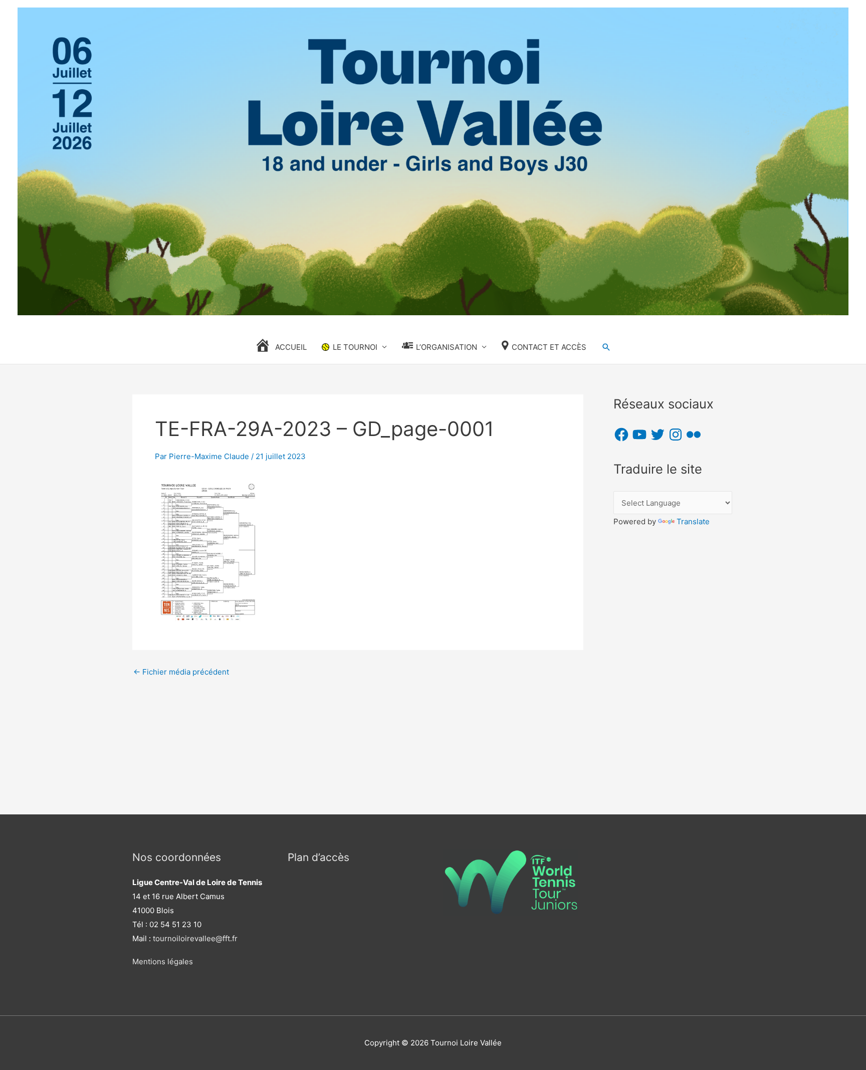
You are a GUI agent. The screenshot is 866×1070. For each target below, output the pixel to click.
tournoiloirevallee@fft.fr (195, 938)
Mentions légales (162, 961)
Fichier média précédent (181, 672)
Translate (693, 521)
